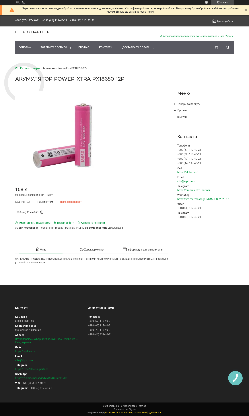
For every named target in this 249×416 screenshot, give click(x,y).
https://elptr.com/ (187, 172)
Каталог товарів (30, 68)
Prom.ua (142, 406)
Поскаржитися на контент (118, 412)
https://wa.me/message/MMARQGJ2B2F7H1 (203, 199)
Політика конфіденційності (148, 412)
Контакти (105, 47)
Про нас (83, 47)
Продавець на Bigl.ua (125, 409)
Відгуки (182, 116)
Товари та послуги (54, 47)
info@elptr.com (186, 181)
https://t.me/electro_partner (193, 190)
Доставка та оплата (135, 47)
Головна (25, 47)
